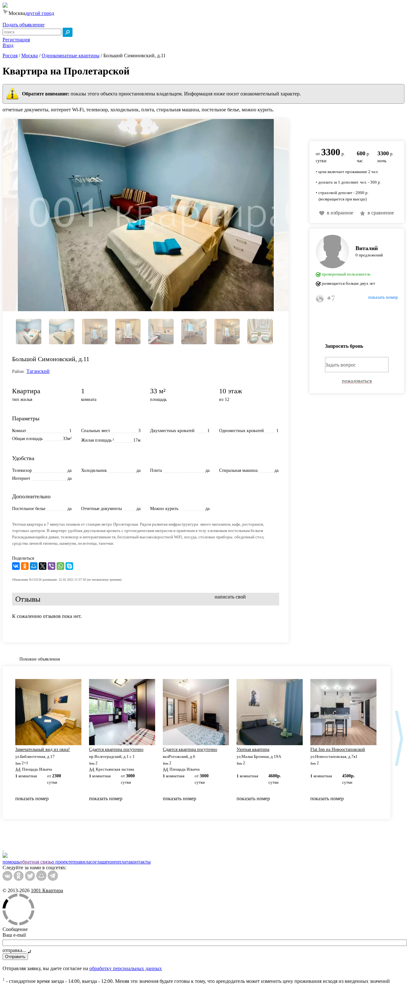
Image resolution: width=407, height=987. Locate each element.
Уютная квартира (253, 749)
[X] (42, 566)
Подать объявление (24, 24)
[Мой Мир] (34, 566)
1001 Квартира (47, 890)
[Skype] (69, 566)
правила (81, 861)
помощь (11, 861)
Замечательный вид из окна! (42, 749)
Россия (10, 55)
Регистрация (16, 39)
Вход (8, 45)
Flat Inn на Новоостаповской (337, 749)
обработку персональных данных (125, 968)
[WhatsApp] (60, 566)
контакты (140, 861)
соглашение (103, 861)
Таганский (38, 371)
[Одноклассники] (25, 566)
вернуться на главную (333, 126)
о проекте (62, 861)
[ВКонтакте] (16, 566)
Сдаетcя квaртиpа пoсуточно (116, 749)
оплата (123, 861)
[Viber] (51, 566)
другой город (39, 13)
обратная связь (36, 861)
